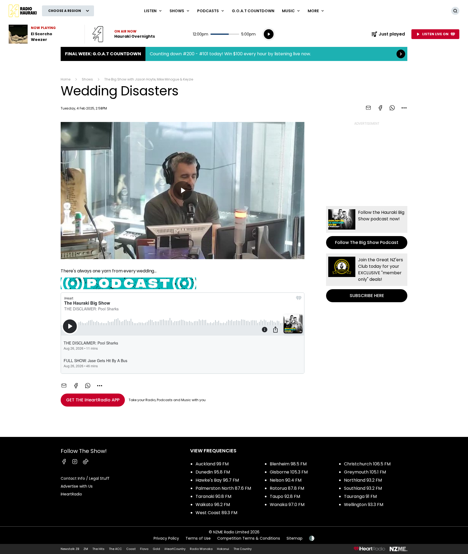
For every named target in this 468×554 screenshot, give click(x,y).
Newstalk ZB (70, 549)
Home (65, 79)
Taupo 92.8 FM (285, 496)
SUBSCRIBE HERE (366, 277)
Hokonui (223, 549)
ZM (85, 549)
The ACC (115, 549)
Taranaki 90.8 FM (213, 496)
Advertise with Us (77, 486)
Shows (87, 79)
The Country (242, 549)
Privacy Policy (166, 538)
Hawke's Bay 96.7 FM (217, 480)
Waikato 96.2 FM (213, 504)
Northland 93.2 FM (363, 480)
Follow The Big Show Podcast (366, 227)
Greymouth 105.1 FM (365, 472)
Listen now (123, 34)
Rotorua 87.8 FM (287, 488)
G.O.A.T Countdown (253, 11)
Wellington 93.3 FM (363, 504)
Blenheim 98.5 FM (288, 464)
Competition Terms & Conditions (248, 538)
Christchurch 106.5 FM (367, 464)
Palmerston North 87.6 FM (223, 488)
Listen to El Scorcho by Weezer (43, 34)
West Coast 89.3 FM (216, 513)
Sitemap (295, 538)
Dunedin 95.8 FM (213, 472)
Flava (144, 549)
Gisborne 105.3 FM (289, 472)
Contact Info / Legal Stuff (85, 478)
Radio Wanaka (201, 549)
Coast (131, 549)
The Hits (98, 549)
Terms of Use (198, 538)
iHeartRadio (71, 494)
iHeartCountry (175, 549)
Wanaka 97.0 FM (287, 504)
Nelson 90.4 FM (285, 480)
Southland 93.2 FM (363, 488)
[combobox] (404, 108)
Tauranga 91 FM (360, 496)
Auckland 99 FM (212, 464)
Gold (156, 549)
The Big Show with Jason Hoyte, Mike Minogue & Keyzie (148, 79)
